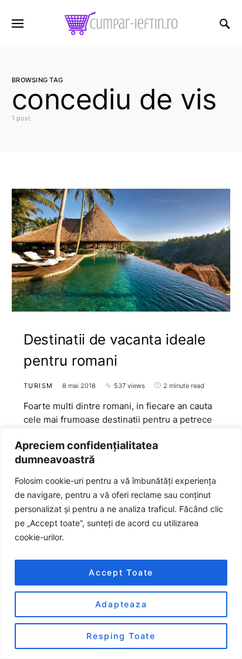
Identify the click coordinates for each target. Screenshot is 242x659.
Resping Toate (121, 636)
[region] (121, 543)
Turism (38, 386)
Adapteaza (121, 604)
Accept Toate (121, 572)
